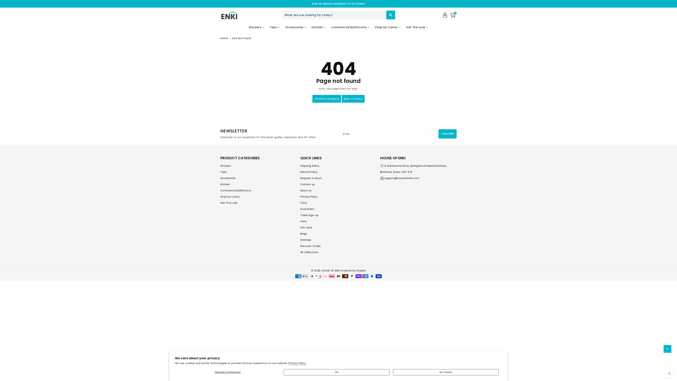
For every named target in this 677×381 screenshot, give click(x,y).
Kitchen (225, 184)
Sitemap (305, 240)
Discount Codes (310, 246)
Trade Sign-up (309, 215)
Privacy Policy (297, 363)
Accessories (228, 178)
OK (336, 372)
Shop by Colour (230, 196)
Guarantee (307, 209)
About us (306, 190)
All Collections (309, 252)
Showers (225, 166)
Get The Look (228, 203)
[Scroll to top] (667, 349)
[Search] (390, 15)
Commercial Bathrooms (235, 190)
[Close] (380, 15)
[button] (453, 15)
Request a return (311, 178)
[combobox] (338, 15)
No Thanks (446, 372)
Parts (303, 221)
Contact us (307, 184)
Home (224, 38)
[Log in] (445, 15)
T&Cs (303, 203)
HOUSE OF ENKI (331, 270)
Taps (223, 172)
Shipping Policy (309, 166)
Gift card (306, 227)
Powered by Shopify (353, 270)
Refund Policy (309, 172)
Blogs (303, 233)
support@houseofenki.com (402, 178)
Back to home (353, 99)
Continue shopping (327, 99)
